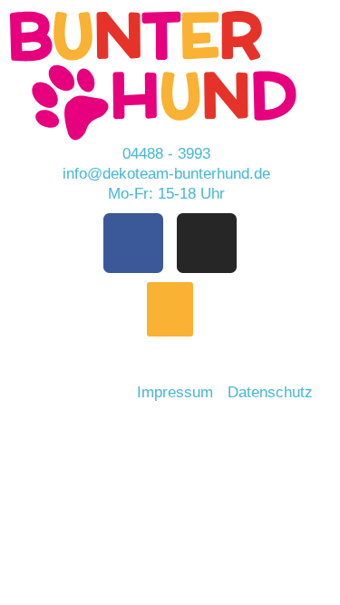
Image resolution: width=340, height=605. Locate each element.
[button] (170, 309)
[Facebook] (133, 243)
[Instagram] (207, 243)
